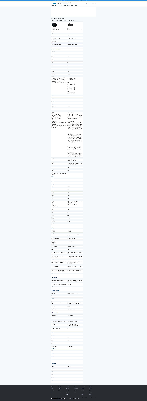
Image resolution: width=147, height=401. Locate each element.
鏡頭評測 (64, 5)
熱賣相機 (83, 390)
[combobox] (59, 28)
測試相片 (68, 5)
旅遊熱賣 (75, 389)
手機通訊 (67, 390)
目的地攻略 (75, 390)
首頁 (51, 18)
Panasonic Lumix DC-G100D (55, 35)
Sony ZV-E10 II (69, 35)
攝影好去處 (76, 388)
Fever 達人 (52, 389)
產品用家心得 (60, 393)
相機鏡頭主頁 (55, 18)
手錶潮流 (67, 394)
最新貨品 (83, 389)
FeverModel (52, 390)
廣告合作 (90, 390)
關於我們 (90, 388)
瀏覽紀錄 (76, 5)
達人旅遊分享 (75, 393)
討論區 (52, 393)
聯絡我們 (90, 389)
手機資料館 (60, 390)
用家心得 (72, 5)
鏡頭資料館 (56, 5)
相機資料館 (52, 5)
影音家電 (67, 393)
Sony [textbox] (68, 28)
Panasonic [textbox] (53, 28)
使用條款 (90, 393)
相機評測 (61, 5)
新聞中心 (52, 388)
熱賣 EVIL (83, 394)
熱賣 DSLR (83, 393)
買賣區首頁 (67, 388)
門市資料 (83, 388)
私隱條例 (90, 394)
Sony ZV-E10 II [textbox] (69, 29)
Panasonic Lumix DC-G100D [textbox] (55, 29)
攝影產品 (67, 389)
